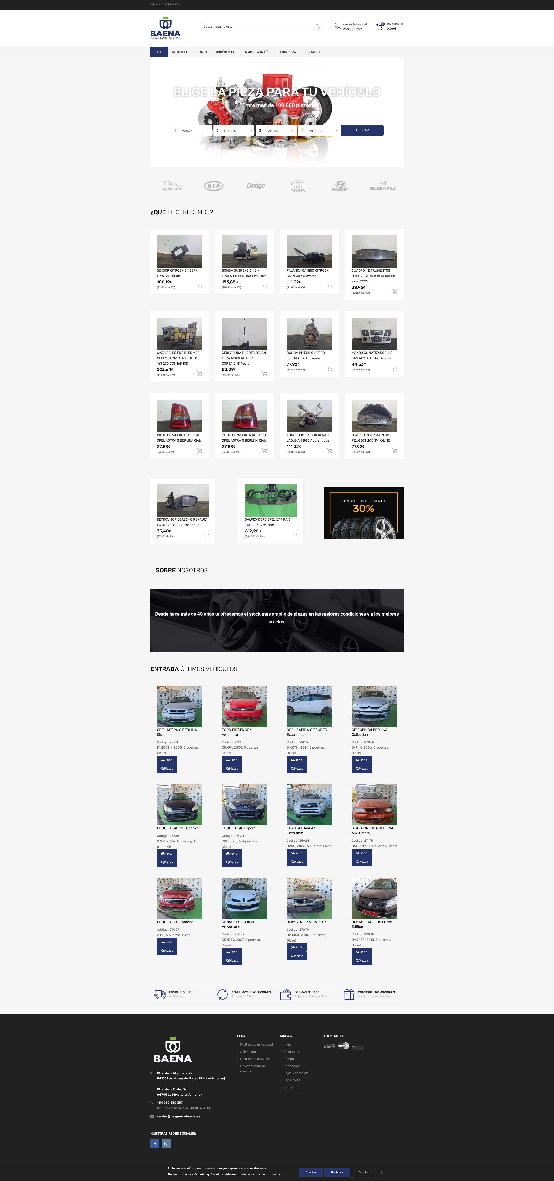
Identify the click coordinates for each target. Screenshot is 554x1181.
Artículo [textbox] (316, 131)
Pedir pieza (287, 52)
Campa (202, 52)
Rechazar (337, 1172)
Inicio (159, 52)
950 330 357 (352, 29)
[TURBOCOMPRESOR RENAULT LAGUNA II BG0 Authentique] (309, 416)
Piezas (168, 768)
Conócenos (225, 52)
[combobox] (191, 130)
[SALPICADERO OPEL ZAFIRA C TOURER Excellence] (271, 500)
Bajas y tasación (256, 52)
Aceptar (310, 1172)
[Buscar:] (261, 26)
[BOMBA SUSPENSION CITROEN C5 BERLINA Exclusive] (244, 252)
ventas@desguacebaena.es (178, 1116)
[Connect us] (154, 1143)
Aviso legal (248, 1052)
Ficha (168, 760)
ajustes (276, 1174)
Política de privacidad (256, 1045)
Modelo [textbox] (230, 131)
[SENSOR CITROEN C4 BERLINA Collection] (179, 252)
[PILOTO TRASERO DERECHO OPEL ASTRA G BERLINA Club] (179, 416)
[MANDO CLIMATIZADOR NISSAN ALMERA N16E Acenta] (374, 334)
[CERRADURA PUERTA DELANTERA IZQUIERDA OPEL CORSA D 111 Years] (244, 334)
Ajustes (364, 1172)
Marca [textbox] (187, 131)
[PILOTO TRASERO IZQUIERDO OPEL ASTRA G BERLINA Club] (244, 416)
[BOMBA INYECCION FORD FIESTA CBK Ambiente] (309, 334)
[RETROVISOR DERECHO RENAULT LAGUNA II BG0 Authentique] (183, 500)
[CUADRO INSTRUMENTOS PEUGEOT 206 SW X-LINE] (374, 416)
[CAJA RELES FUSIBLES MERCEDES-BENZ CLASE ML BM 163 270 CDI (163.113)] (179, 334)
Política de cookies (254, 1059)
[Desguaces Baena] (165, 28)
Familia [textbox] (272, 131)
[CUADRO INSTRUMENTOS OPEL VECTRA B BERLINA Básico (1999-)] (374, 252)
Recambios (180, 52)
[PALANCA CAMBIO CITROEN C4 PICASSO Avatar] (309, 252)
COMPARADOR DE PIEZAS (165, 4)
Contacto (312, 52)
